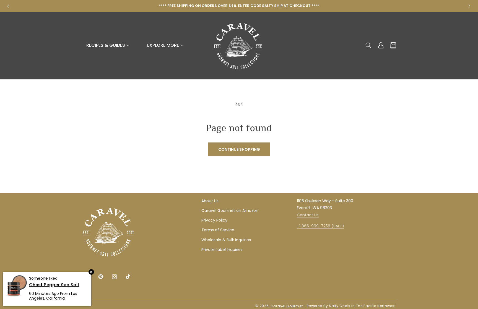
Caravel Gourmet (287, 306)
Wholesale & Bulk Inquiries (226, 240)
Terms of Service (217, 230)
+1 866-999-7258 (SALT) (320, 226)
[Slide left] (8, 6)
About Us (210, 201)
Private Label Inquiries (222, 249)
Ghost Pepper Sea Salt (54, 284)
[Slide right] (469, 6)
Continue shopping (239, 149)
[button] (108, 45)
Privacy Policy (214, 220)
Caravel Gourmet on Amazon (229, 210)
